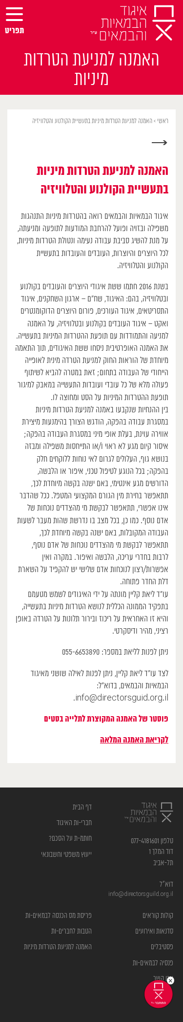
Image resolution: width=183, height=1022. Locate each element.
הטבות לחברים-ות (71, 931)
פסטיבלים (162, 947)
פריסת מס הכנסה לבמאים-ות (58, 916)
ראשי (162, 121)
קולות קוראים (157, 916)
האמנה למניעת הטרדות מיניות (58, 947)
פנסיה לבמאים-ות (153, 963)
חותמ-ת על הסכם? (70, 838)
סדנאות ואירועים (154, 931)
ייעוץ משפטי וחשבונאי (66, 855)
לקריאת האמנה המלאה (134, 740)
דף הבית (82, 807)
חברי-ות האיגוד (74, 823)
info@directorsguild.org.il (140, 894)
